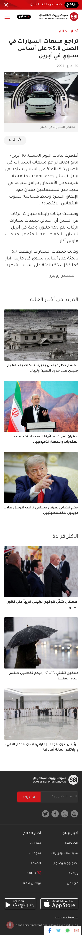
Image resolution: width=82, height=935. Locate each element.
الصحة (36, 863)
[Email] (76, 930)
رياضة (73, 873)
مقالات (35, 843)
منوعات (35, 853)
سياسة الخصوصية (66, 918)
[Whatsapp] (68, 930)
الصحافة (71, 843)
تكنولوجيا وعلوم (66, 863)
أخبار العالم (68, 32)
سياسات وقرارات (64, 853)
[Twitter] (59, 930)
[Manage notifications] (10, 925)
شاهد (32, 873)
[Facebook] (50, 930)
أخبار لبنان (70, 833)
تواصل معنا (32, 883)
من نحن (72, 883)
